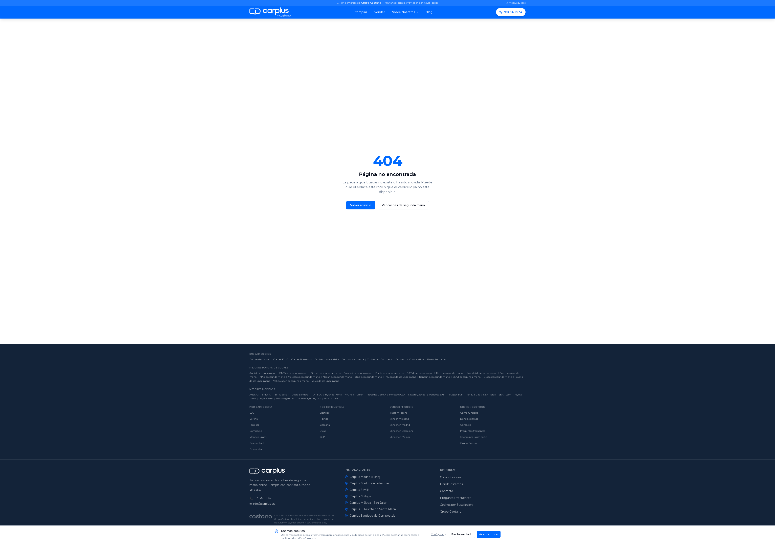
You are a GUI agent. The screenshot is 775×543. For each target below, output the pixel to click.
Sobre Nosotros (403, 12)
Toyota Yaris (266, 398)
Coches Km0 (280, 359)
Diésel (323, 430)
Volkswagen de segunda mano (291, 380)
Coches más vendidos (327, 359)
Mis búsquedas (517, 2)
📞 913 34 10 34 (260, 498)
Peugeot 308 (455, 394)
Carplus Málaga (360, 496)
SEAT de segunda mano (467, 376)
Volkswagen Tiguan (309, 398)
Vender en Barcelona (402, 430)
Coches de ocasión (259, 359)
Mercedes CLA (397, 394)
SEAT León (505, 394)
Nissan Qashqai (417, 394)
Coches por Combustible (410, 359)
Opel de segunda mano (368, 376)
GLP (322, 436)
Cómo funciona (469, 412)
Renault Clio (473, 394)
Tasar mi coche (398, 412)
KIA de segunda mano (272, 376)
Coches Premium (301, 359)
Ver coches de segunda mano (403, 205)
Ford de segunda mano (449, 372)
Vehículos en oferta (353, 359)
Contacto (465, 424)
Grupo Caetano (469, 442)
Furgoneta (255, 448)
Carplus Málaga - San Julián (369, 503)
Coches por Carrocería (380, 359)
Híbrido (324, 418)
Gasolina (325, 424)
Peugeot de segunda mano (400, 376)
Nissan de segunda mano (337, 376)
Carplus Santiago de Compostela (373, 515)
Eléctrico (325, 412)
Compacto (255, 430)
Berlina (253, 418)
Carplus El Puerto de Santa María (373, 509)
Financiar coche (436, 359)
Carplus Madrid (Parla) (365, 477)
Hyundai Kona (333, 394)
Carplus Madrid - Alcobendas (369, 483)
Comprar (361, 12)
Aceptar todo (488, 534)
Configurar (437, 534)
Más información (307, 538)
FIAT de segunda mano (419, 372)
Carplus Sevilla (359, 490)
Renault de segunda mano (434, 376)
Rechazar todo (461, 534)
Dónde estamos (469, 418)
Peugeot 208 (436, 394)
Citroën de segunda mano (325, 372)
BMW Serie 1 (281, 394)
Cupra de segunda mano (358, 372)
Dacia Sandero (300, 394)
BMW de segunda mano (293, 372)
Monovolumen (258, 436)
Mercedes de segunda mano (304, 376)
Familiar (254, 424)
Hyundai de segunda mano (481, 372)
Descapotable (257, 442)
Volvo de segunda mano (325, 380)
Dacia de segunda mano (389, 372)
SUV (251, 412)
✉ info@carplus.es (262, 504)
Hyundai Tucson (354, 394)
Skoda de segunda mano (498, 376)
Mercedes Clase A (376, 394)
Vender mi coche (399, 418)
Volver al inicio (360, 205)
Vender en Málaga (400, 436)
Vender (379, 12)
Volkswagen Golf (285, 398)
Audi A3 (254, 394)
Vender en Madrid (400, 424)
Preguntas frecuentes (472, 430)
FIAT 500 (316, 394)
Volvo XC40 (331, 398)
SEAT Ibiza (489, 394)
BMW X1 (266, 394)
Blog (429, 12)
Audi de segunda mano (262, 372)
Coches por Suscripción (473, 436)
